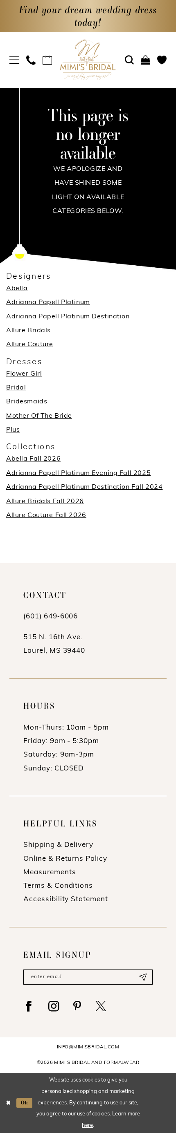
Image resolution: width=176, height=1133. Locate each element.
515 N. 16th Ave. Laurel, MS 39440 (54, 644)
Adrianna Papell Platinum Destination (68, 316)
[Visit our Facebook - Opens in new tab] (29, 1006)
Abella (16, 288)
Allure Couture (29, 344)
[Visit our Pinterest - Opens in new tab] (77, 1006)
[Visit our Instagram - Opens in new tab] (54, 1006)
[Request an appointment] (47, 60)
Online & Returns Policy (65, 858)
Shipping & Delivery (58, 845)
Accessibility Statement (65, 899)
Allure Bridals (28, 330)
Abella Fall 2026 (33, 459)
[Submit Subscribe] (143, 977)
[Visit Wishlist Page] (161, 60)
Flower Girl (24, 374)
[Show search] (129, 60)
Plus (13, 430)
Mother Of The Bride (39, 416)
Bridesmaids (26, 402)
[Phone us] (31, 60)
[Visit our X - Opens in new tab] (101, 1006)
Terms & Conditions (58, 885)
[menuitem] (14, 60)
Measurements (49, 872)
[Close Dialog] (8, 1103)
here (87, 1125)
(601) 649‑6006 (50, 616)
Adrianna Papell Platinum (48, 302)
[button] (14, 60)
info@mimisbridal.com (88, 1047)
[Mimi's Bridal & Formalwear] (88, 59)
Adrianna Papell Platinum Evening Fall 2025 (78, 473)
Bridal (16, 388)
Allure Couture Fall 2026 (46, 515)
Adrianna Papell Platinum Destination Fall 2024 (84, 487)
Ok (25, 1102)
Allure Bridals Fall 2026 (45, 501)
